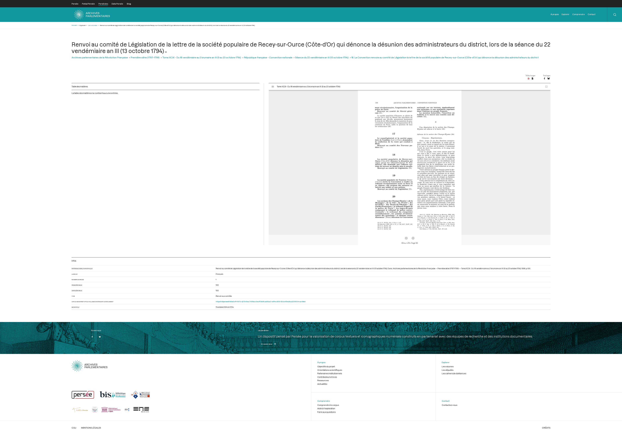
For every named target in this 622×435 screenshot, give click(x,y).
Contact (591, 14)
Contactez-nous (449, 405)
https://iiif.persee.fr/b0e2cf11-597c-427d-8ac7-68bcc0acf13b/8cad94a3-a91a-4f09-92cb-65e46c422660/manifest (260, 301)
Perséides (103, 4)
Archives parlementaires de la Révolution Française (100, 57)
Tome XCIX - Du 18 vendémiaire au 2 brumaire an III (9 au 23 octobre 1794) (201, 57)
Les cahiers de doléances (454, 373)
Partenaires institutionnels (329, 373)
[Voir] (166, 51)
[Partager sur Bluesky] (548, 78)
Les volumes (92, 25)
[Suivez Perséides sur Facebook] (92, 337)
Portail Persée (88, 4)
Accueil (74, 25)
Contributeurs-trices (327, 377)
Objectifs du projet (326, 366)
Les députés (447, 370)
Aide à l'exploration (326, 408)
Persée (75, 4)
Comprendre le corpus (328, 405)
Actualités (322, 384)
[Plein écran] (546, 86)
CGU (74, 428)
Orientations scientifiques (329, 370)
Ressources (323, 380)
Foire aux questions (326, 412)
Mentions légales (91, 428)
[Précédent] (406, 238)
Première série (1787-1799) (145, 57)
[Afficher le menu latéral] (272, 86)
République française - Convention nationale (268, 57)
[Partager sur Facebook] (544, 78)
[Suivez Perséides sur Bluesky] (100, 337)
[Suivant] (413, 238)
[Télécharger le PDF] (529, 78)
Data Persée (117, 4)
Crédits (546, 428)
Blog (129, 4)
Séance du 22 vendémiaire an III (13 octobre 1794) (322, 57)
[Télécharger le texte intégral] (532, 78)
